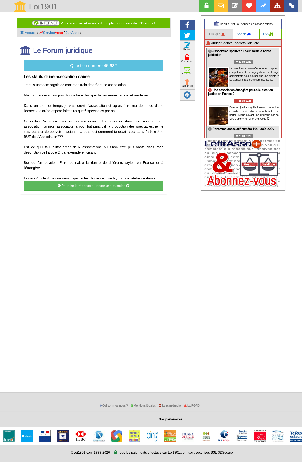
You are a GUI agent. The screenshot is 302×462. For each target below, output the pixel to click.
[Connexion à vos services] (206, 6)
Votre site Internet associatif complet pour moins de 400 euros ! (97, 23)
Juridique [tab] (214, 34)
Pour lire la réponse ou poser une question (93, 185)
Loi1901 (42, 7)
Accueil (30, 33)
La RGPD (193, 405)
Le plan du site (171, 405)
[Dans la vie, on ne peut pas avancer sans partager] (277, 6)
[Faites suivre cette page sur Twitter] (187, 35)
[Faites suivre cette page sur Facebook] (187, 25)
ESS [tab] (266, 34)
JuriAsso (72, 33)
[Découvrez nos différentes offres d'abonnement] (249, 6)
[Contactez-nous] (235, 6)
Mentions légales (144, 405)
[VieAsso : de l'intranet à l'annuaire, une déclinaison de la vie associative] (291, 6)
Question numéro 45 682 (93, 65)
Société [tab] (242, 34)
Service (53, 33)
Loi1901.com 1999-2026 (91, 452)
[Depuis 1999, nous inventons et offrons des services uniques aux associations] (263, 6)
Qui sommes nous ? (115, 405)
